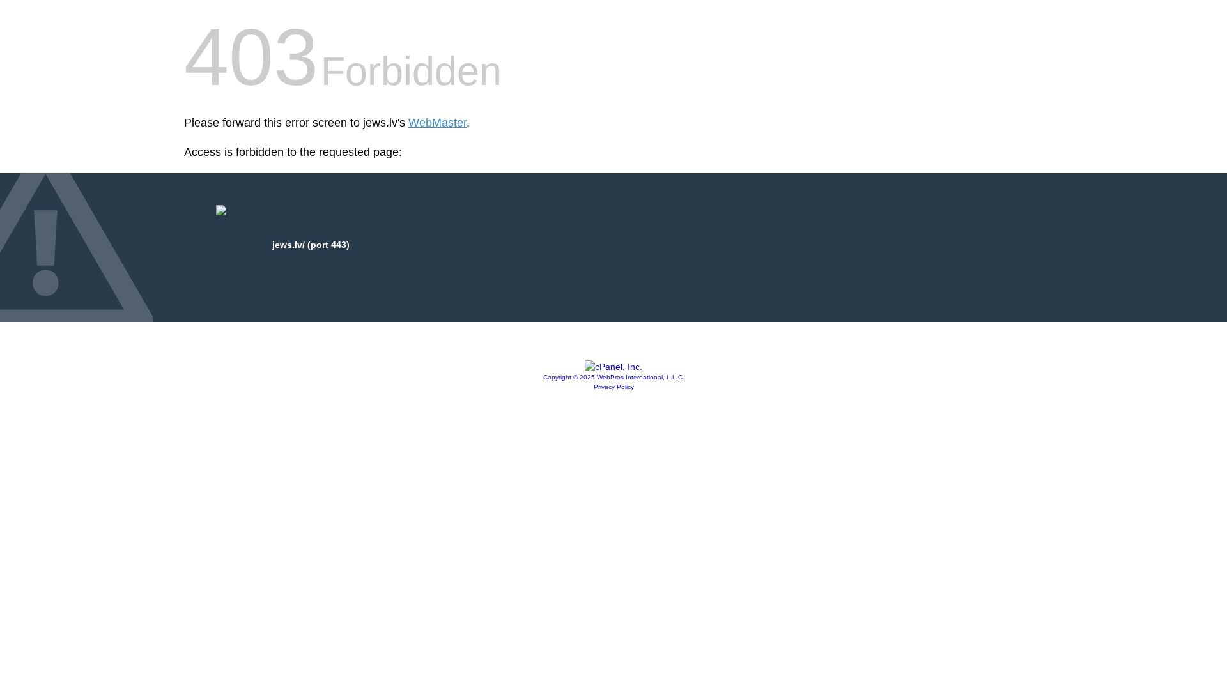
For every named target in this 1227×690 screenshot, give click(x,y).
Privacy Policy (614, 386)
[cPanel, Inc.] (613, 367)
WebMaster (437, 122)
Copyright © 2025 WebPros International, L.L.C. (613, 377)
